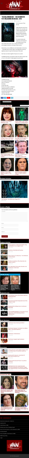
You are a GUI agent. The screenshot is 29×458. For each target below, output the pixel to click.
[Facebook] (11, 456)
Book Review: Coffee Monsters (14, 333)
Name (2, 223)
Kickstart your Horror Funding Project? (7, 427)
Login (1, 437)
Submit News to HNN (4, 425)
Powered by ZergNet (25, 176)
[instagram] (18, 456)
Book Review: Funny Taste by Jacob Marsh (16, 322)
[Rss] (10, 456)
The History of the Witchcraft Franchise (15, 250)
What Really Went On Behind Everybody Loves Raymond (21, 391)
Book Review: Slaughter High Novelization (16, 339)
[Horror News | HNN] (14, 5)
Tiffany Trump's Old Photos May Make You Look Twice (7, 138)
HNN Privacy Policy (3, 435)
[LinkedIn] (15, 456)
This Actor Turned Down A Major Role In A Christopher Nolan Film (21, 155)
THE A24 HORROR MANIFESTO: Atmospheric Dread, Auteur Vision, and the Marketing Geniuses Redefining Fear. (18, 313)
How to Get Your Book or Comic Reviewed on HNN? (10, 429)
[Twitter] (13, 456)
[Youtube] (17, 456)
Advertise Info (3, 423)
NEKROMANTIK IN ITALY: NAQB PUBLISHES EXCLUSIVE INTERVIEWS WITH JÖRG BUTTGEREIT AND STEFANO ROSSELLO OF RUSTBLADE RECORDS (18, 367)
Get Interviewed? (3, 431)
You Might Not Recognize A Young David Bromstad (21, 138)
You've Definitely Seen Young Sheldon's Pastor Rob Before (4, 287)
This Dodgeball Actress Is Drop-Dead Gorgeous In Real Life (7, 408)
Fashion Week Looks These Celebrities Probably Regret (21, 122)
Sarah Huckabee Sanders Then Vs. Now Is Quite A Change (21, 173)
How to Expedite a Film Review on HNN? (8, 433)
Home (1, 11)
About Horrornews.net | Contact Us (7, 421)
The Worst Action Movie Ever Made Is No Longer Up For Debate (21, 408)
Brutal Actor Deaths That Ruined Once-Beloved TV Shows (7, 391)
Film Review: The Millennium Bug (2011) (10, 199)
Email (2, 227)
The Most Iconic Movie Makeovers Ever (6, 122)
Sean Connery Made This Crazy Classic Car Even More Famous (7, 155)
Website (3, 231)
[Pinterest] (14, 456)
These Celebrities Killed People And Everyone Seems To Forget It (15, 287)
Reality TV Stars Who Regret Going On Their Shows (6, 173)
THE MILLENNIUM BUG (7, 101)
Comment (3, 211)
